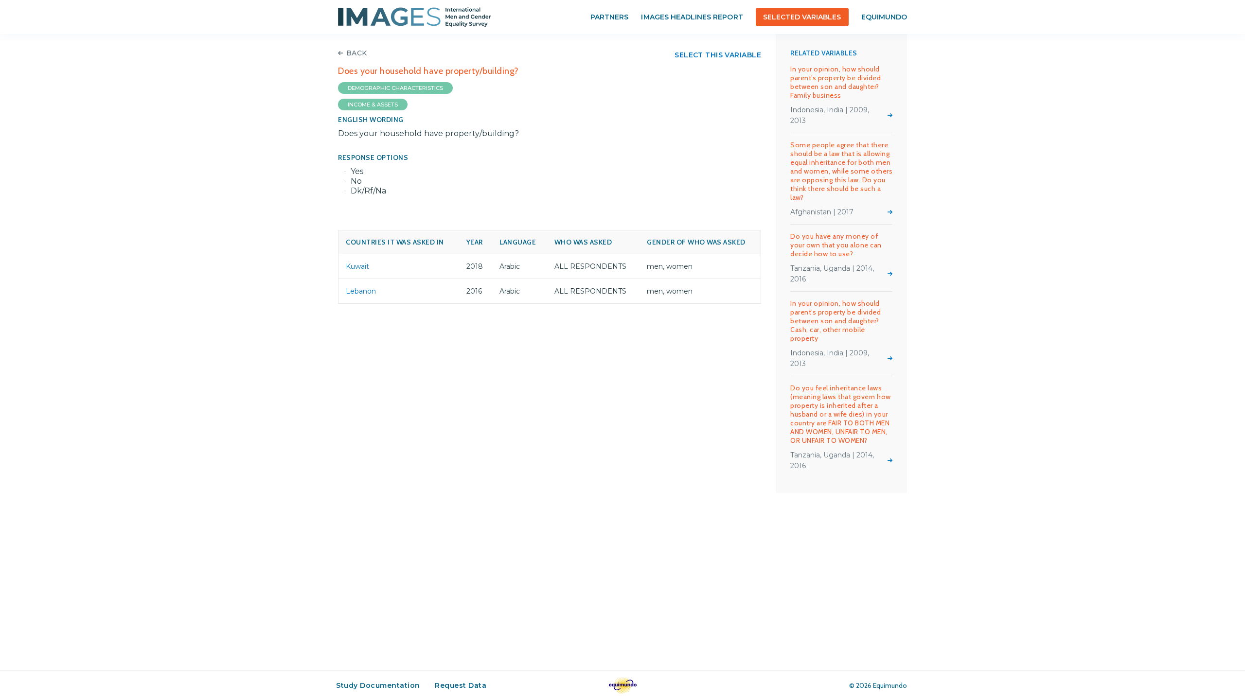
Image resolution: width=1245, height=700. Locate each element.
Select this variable (718, 55)
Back (356, 53)
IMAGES (414, 17)
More (890, 115)
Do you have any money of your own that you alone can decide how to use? (836, 245)
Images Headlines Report (692, 17)
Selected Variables (802, 17)
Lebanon (361, 291)
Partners (609, 17)
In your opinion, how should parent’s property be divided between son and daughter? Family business (835, 82)
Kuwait (357, 266)
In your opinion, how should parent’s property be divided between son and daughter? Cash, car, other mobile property (835, 321)
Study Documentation (378, 685)
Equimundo (884, 17)
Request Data (460, 685)
